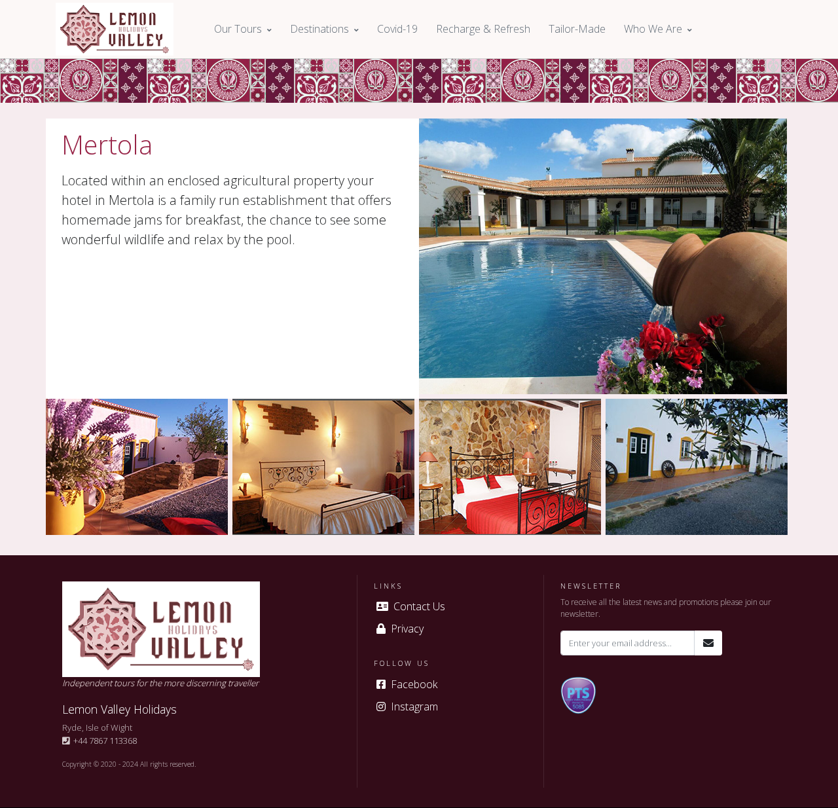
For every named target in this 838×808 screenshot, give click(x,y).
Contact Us (416, 606)
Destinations (319, 29)
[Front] (114, 29)
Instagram (412, 706)
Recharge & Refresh (483, 29)
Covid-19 (397, 29)
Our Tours (238, 29)
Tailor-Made (577, 29)
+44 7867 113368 (103, 740)
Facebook (411, 684)
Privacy (405, 628)
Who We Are (653, 29)
